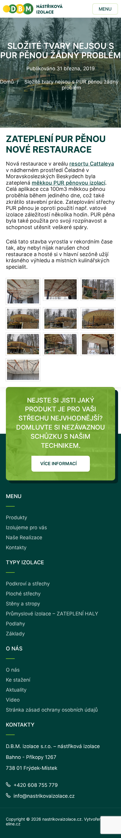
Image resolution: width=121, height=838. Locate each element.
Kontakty (16, 547)
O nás (13, 670)
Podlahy (15, 624)
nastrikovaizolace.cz (62, 819)
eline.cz (13, 823)
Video (13, 700)
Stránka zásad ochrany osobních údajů (52, 710)
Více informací (58, 463)
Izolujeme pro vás (26, 527)
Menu (105, 9)
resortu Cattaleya (91, 164)
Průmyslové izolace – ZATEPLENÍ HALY (52, 614)
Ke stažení (18, 680)
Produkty (16, 517)
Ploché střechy (23, 594)
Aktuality (16, 690)
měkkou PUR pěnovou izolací (68, 183)
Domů (7, 82)
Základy (15, 634)
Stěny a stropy (23, 604)
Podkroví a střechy (28, 584)
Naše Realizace (24, 537)
